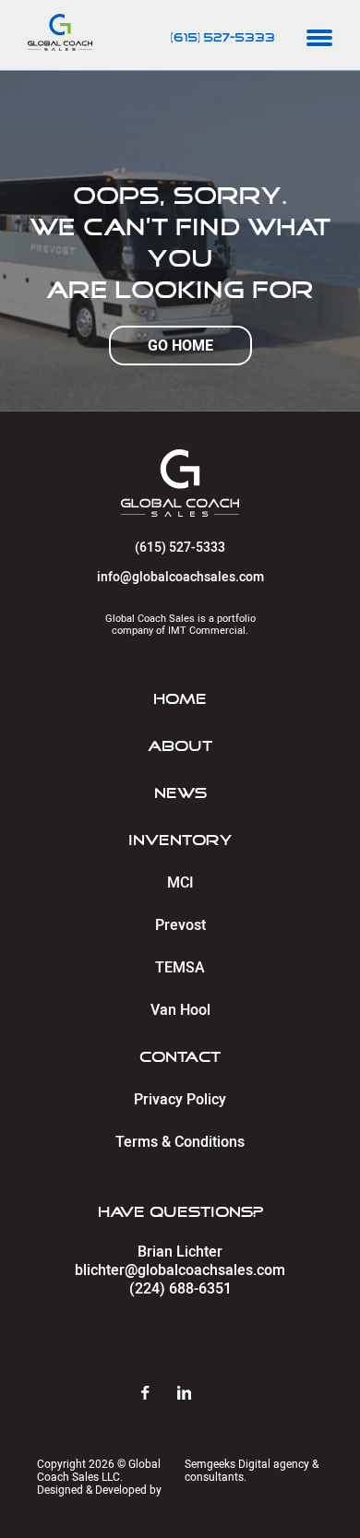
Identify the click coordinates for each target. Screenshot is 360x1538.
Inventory (180, 840)
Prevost (180, 925)
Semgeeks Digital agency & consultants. (251, 1471)
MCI (180, 883)
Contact (180, 1057)
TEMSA (180, 967)
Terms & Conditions (180, 1142)
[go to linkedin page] (198, 1394)
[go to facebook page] (158, 1394)
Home (180, 699)
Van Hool (180, 1010)
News (180, 793)
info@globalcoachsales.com (180, 577)
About (180, 746)
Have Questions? (180, 1212)
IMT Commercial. (208, 631)
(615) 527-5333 (223, 38)
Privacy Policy (180, 1099)
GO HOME (180, 345)
